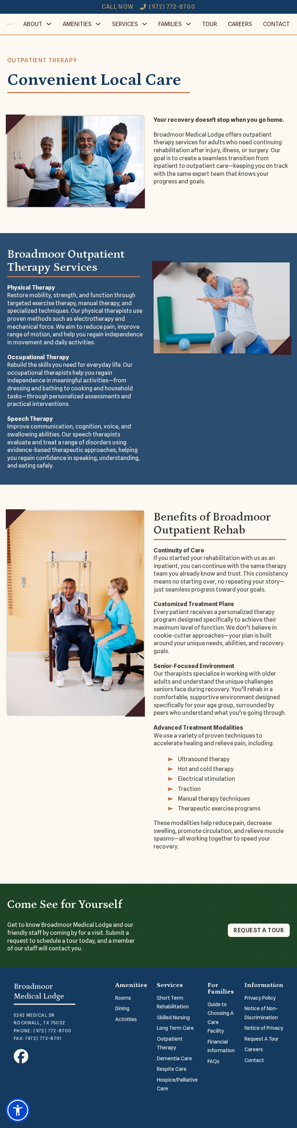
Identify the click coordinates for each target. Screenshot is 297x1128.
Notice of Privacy (263, 1028)
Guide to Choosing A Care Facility (221, 1017)
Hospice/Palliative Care (177, 1084)
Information (263, 985)
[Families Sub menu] (188, 24)
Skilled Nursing (173, 1017)
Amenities (77, 24)
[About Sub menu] (49, 24)
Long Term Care (175, 1028)
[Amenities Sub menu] (98, 24)
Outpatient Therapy (170, 1043)
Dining (122, 1008)
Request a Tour (259, 930)
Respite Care (172, 1069)
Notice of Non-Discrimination (261, 1012)
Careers (240, 24)
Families (170, 24)
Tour (209, 24)
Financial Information (221, 1046)
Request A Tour (261, 1039)
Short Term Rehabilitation (173, 1002)
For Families (221, 988)
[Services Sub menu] (144, 24)
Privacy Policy (260, 998)
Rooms (123, 998)
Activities (126, 1019)
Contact (276, 24)
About (32, 24)
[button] (17, 1110)
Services (125, 24)
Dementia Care (174, 1058)
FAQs (213, 1061)
